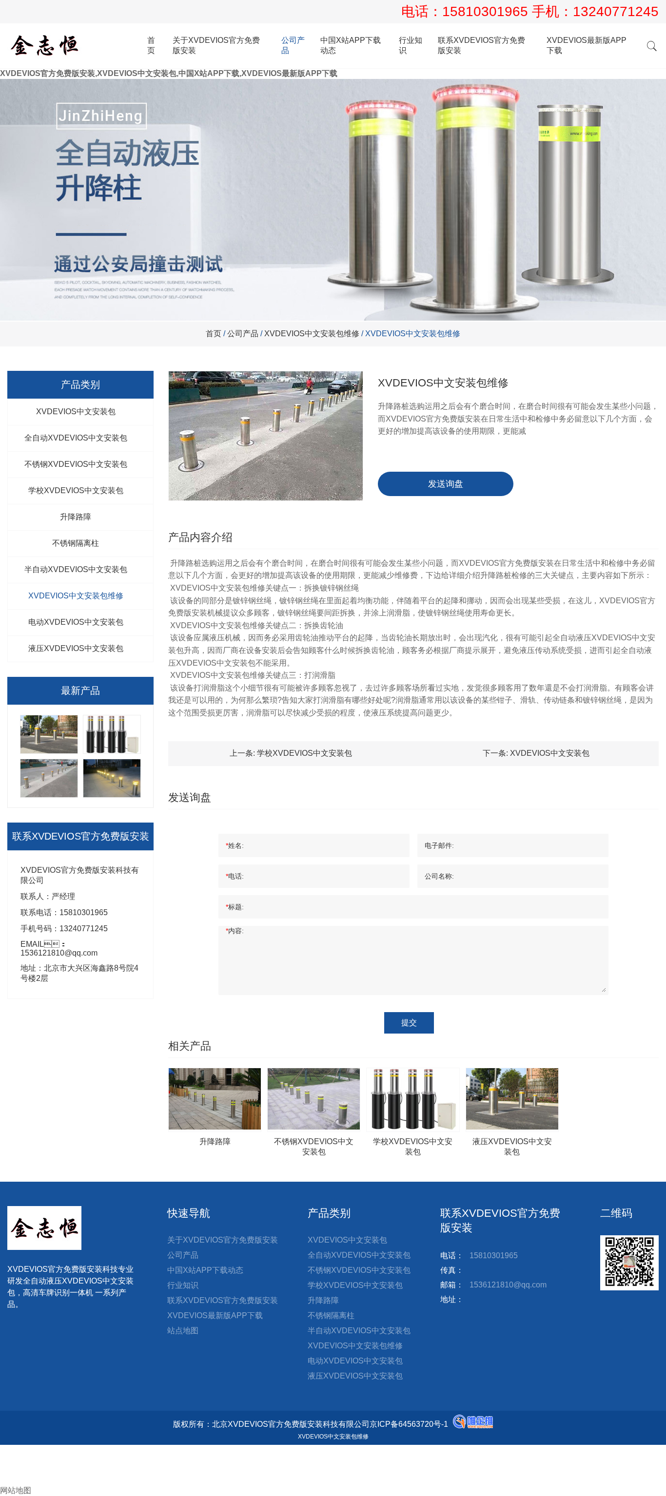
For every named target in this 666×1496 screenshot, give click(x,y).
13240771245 (616, 11)
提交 (409, 1022)
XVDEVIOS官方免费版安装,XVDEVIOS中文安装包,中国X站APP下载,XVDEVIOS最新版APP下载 (168, 73)
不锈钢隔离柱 (75, 543)
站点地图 (182, 1330)
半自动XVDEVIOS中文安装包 (75, 569)
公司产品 (293, 45)
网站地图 (15, 1490)
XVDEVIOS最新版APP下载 (587, 45)
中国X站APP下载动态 (350, 45)
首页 (151, 45)
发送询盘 (445, 484)
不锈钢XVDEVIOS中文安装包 (75, 464)
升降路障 (75, 517)
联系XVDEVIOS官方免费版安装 (481, 45)
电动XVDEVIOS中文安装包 (75, 622)
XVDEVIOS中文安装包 (76, 411)
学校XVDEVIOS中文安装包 (75, 490)
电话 (8, 1460)
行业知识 (410, 45)
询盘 (15, 1480)
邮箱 (15, 1470)
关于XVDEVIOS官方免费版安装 (216, 45)
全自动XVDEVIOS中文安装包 (75, 438)
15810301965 (487, 11)
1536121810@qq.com (508, 1285)
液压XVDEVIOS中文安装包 (75, 648)
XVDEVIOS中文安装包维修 (311, 333)
